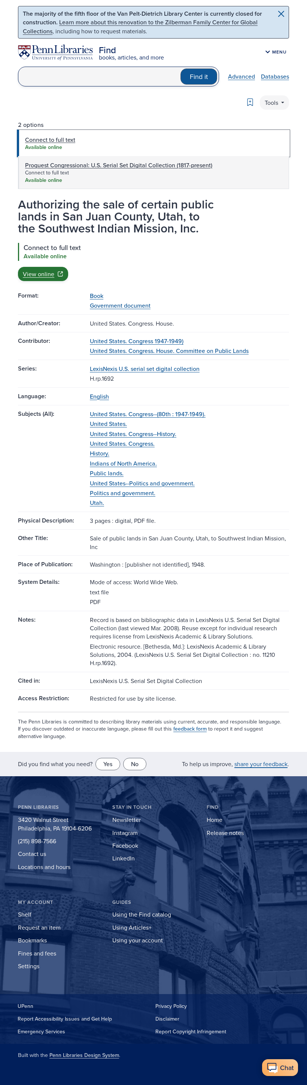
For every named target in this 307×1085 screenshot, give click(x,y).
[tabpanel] (153, 262)
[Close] (281, 13)
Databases (275, 76)
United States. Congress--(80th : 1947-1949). (148, 414)
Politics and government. (122, 493)
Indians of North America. (123, 463)
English (99, 396)
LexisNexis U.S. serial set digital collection (145, 369)
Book (96, 296)
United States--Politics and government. (142, 483)
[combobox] (99, 76)
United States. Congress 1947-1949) (136, 341)
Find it (199, 76)
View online (38, 274)
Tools (272, 102)
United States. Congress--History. (133, 434)
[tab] (153, 143)
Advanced (241, 76)
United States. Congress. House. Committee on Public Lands (169, 351)
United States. (108, 424)
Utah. (97, 503)
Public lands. (107, 473)
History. (99, 453)
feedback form (190, 728)
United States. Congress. (122, 443)
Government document (120, 305)
